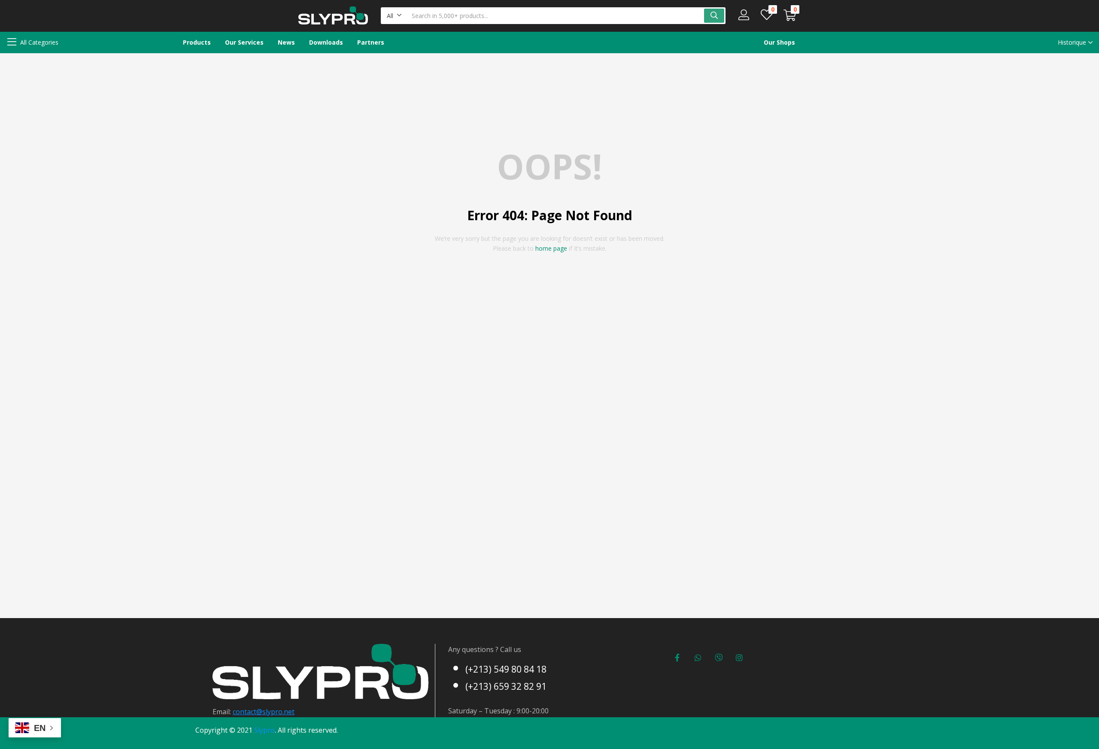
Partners (370, 42)
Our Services (244, 42)
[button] (394, 16)
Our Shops (779, 42)
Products (197, 42)
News (286, 42)
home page (551, 248)
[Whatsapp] (698, 657)
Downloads (326, 42)
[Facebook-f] (677, 657)
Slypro (264, 730)
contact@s (249, 711)
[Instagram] (739, 657)
